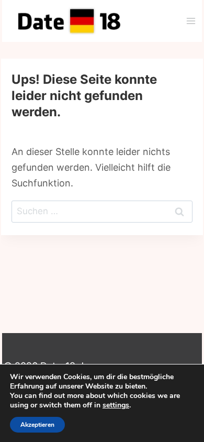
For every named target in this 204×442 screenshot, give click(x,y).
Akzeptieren (37, 425)
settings (116, 405)
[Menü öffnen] (190, 21)
